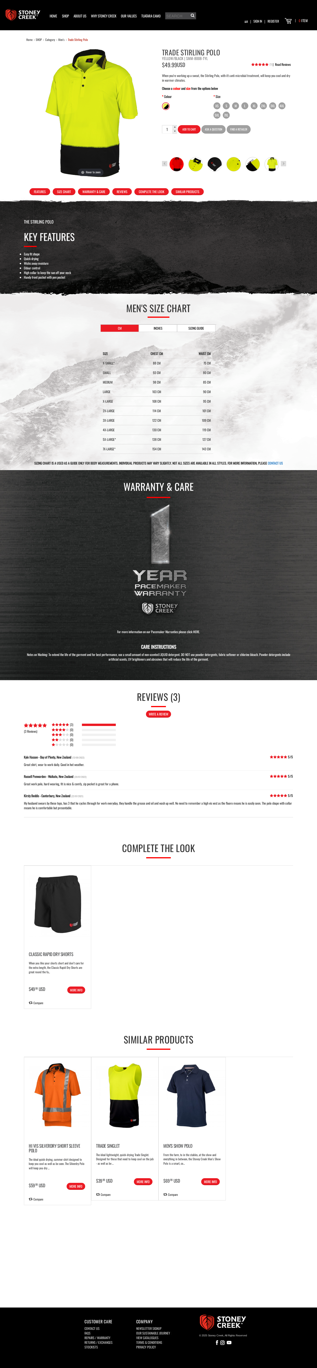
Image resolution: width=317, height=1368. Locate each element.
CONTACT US (275, 463)
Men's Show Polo (177, 1145)
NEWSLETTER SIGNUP (149, 1328)
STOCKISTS (91, 1347)
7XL (226, 115)
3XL (272, 105)
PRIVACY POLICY (146, 1347)
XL (254, 105)
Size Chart (64, 191)
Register (273, 21)
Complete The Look (151, 191)
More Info (76, 990)
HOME (53, 15)
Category (50, 39)
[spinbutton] (167, 129)
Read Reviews (282, 64)
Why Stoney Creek (103, 15)
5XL (217, 115)
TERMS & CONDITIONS (149, 1342)
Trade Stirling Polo (78, 39)
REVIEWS (122, 191)
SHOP (65, 15)
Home (29, 39)
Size (218, 96)
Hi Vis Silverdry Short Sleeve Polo (54, 1148)
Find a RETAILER (238, 129)
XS (217, 105)
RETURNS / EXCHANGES (98, 1342)
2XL (263, 105)
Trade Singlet (108, 1145)
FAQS (87, 1333)
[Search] (192, 16)
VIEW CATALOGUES (147, 1337)
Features (40, 191)
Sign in (257, 21)
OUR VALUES (129, 15)
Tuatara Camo (151, 15)
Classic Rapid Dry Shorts (51, 954)
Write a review (158, 714)
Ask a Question (213, 129)
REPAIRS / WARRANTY (97, 1337)
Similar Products (187, 191)
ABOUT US (80, 15)
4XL (282, 105)
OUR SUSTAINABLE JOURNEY (153, 1333)
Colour (168, 96)
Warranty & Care (93, 191)
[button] (174, 127)
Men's (61, 39)
